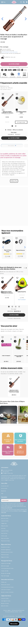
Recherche (3, 490)
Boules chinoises (5, 603)
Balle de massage (5, 565)
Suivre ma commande (7, 470)
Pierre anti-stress (5, 554)
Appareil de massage (5, 563)
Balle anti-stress (4, 518)
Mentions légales (7, 610)
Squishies (3, 528)
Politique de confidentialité (6, 507)
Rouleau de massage (5, 573)
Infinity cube (4, 535)
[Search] (23, 2)
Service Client (6, 471)
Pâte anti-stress (4, 525)
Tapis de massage (5, 575)
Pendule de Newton (5, 584)
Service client (4, 488)
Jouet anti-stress (5, 530)
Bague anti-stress (5, 557)
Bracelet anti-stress (5, 547)
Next (26, 18)
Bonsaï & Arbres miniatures (7, 592)
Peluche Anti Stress (5, 540)
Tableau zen (4, 582)
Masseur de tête (4, 570)
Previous (2, 18)
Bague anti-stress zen (20, 250)
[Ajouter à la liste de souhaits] (3, 238)
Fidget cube (4, 523)
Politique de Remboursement (11, 611)
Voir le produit (22, 299)
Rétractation (14, 623)
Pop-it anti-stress (5, 538)
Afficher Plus (14, 181)
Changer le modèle (22, 122)
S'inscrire (23, 500)
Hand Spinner (4, 533)
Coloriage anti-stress (5, 600)
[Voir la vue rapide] (3, 242)
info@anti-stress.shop (8, 473)
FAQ (2, 493)
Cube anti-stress (4, 520)
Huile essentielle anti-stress (7, 568)
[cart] (26, 2)
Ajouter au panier (14, 138)
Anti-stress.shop (10, 616)
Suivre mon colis (5, 486)
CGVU (20, 611)
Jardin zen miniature (5, 589)
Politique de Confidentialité (18, 610)
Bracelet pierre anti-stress (7, 552)
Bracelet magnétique (5, 549)
